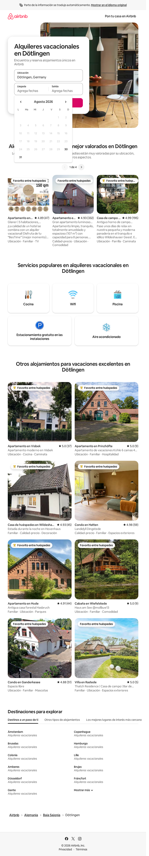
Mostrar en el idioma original (109, 5)
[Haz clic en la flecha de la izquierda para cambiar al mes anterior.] (21, 102)
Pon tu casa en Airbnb (120, 16)
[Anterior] (65, 167)
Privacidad (65, 849)
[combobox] (48, 77)
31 (20, 157)
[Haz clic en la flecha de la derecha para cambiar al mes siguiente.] (65, 102)
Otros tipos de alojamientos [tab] (62, 720)
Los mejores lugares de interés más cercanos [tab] (114, 720)
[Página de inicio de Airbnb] (18, 16)
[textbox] (31, 90)
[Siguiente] (81, 167)
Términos (81, 849)
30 (66, 149)
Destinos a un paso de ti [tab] (23, 720)
